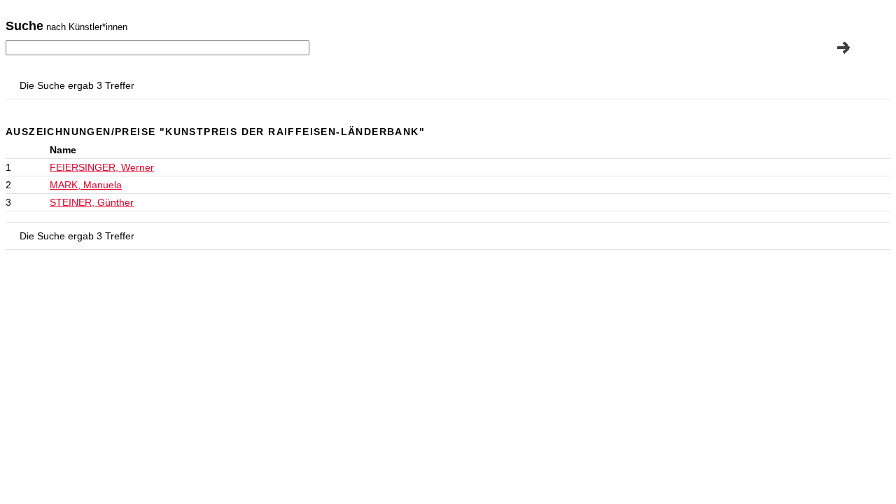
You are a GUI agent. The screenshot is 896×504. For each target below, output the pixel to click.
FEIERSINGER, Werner (102, 167)
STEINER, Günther (92, 202)
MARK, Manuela (86, 184)
